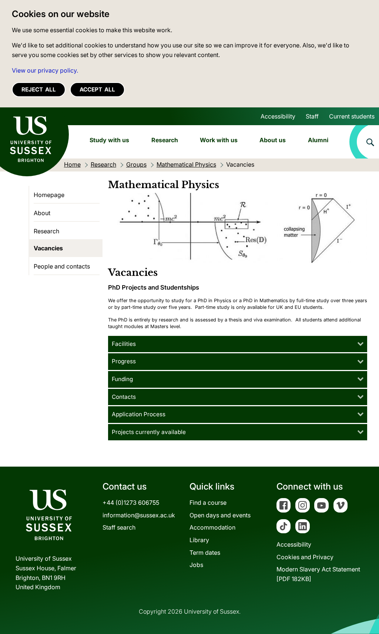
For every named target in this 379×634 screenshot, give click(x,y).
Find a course (208, 502)
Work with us (219, 140)
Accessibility (278, 116)
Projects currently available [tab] (149, 432)
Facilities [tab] (124, 343)
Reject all (38, 89)
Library (199, 540)
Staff (312, 116)
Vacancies (48, 248)
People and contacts (62, 266)
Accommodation (212, 527)
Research (164, 140)
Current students (352, 116)
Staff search (119, 527)
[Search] (364, 141)
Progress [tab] (124, 361)
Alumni (318, 140)
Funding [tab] (122, 379)
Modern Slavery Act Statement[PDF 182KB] (318, 574)
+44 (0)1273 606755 (131, 502)
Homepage (49, 194)
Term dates (205, 552)
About (42, 213)
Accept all (97, 89)
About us (272, 140)
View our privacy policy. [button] (45, 70)
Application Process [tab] (138, 414)
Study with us (109, 140)
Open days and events (220, 515)
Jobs (196, 564)
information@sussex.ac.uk (139, 515)
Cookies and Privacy (304, 557)
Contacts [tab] (124, 396)
